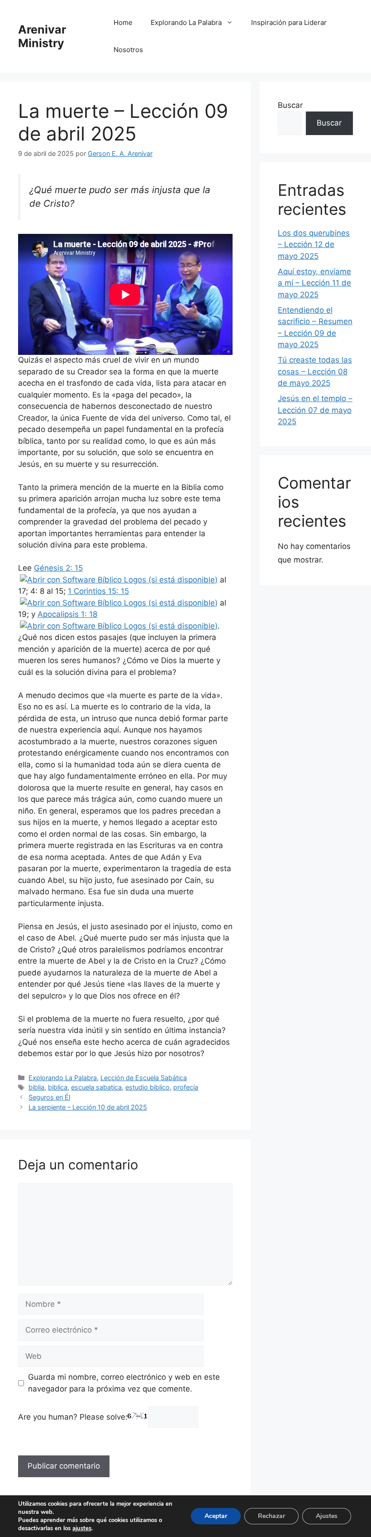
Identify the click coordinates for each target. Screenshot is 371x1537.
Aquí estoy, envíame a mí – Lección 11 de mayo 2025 (314, 283)
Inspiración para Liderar (289, 22)
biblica (57, 1087)
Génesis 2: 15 (58, 567)
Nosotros (128, 49)
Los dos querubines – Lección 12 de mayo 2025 (314, 244)
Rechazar (271, 1516)
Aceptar (216, 1516)
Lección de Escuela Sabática (143, 1077)
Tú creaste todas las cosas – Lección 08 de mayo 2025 (315, 371)
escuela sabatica (96, 1087)
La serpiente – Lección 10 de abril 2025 (88, 1107)
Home (123, 22)
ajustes (81, 1528)
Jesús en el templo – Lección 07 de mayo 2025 (315, 410)
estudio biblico (147, 1087)
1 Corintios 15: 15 (98, 591)
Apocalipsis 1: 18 (67, 614)
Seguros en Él (49, 1097)
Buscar (290, 105)
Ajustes (327, 1516)
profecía (185, 1087)
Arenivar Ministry (42, 36)
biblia (36, 1087)
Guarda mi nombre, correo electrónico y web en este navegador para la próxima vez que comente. (124, 1382)
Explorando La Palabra (186, 22)
